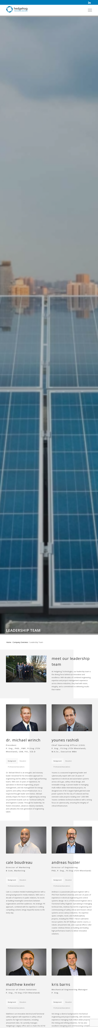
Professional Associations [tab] (16, 767)
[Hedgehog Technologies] (16, 11)
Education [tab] (23, 761)
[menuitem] (89, 2)
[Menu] (88, 10)
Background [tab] (12, 761)
